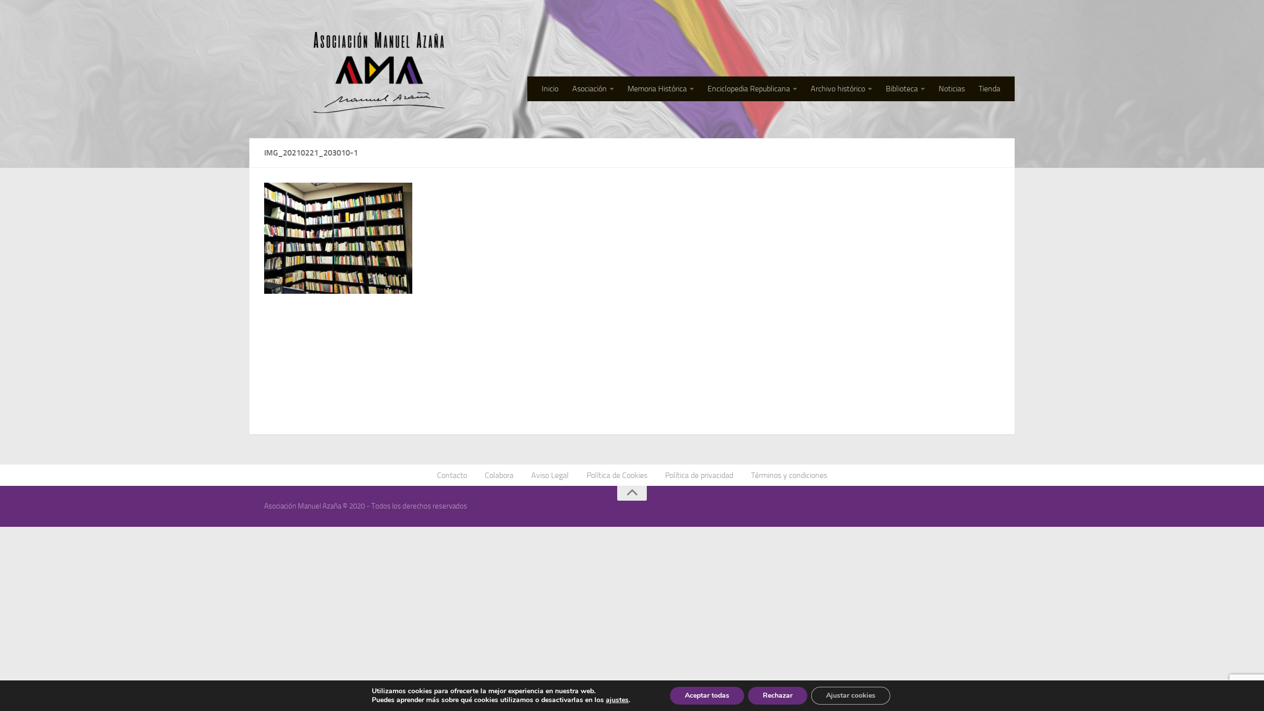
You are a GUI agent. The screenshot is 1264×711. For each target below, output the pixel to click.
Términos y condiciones (789, 475)
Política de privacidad (699, 475)
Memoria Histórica (657, 88)
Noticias (952, 88)
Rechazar (777, 695)
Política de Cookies (617, 475)
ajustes (617, 700)
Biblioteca (902, 88)
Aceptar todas (707, 695)
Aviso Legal (550, 475)
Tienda (989, 88)
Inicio (550, 88)
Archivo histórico (838, 88)
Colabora (499, 475)
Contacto (452, 475)
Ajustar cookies (850, 695)
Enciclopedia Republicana (749, 88)
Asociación (589, 88)
